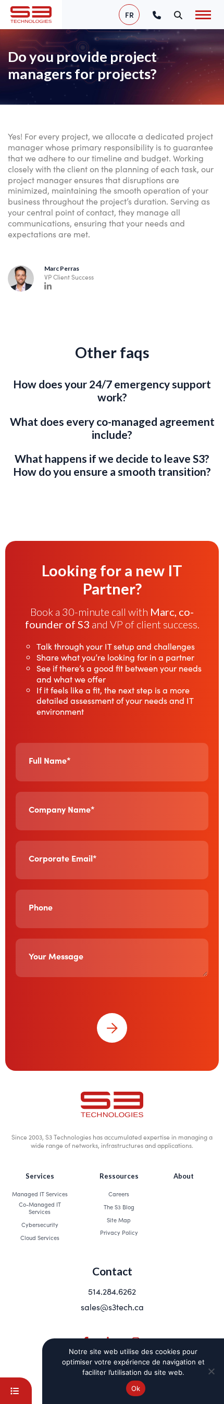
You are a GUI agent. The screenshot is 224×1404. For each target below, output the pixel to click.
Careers (118, 1193)
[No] (211, 1371)
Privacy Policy (119, 1232)
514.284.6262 (112, 1291)
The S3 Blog (119, 1206)
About (183, 1176)
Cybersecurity (39, 1224)
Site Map (119, 1219)
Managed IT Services (40, 1193)
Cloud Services (39, 1237)
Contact (112, 1270)
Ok (136, 1388)
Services (40, 1176)
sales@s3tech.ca (112, 1306)
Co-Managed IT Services (40, 1208)
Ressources (119, 1176)
